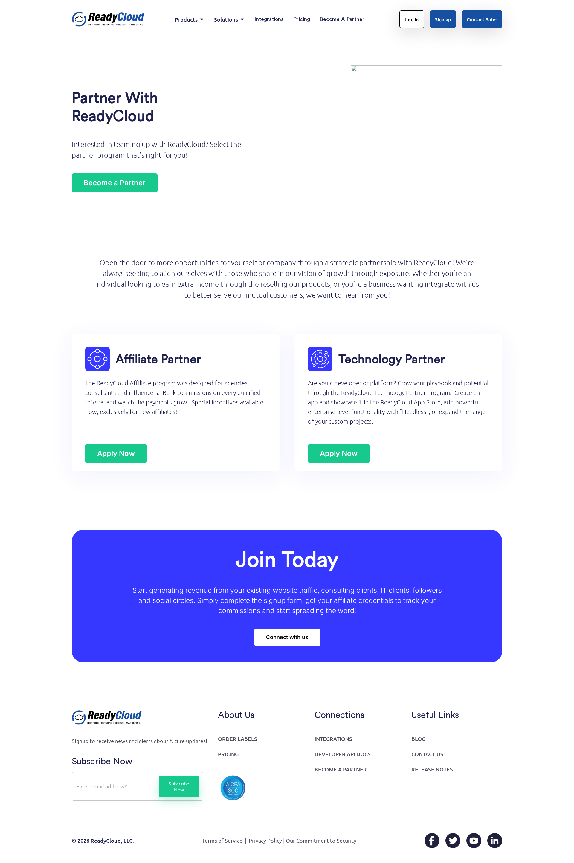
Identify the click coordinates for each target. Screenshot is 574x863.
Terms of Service (222, 840)
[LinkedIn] (494, 840)
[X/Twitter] (452, 840)
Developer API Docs (343, 753)
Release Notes (432, 769)
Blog (418, 738)
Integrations (333, 738)
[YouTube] (473, 840)
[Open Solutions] (242, 19)
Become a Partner (341, 769)
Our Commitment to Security (321, 840)
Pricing (228, 753)
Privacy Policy (265, 840)
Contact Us (427, 753)
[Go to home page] (108, 19)
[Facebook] (432, 840)
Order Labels (237, 738)
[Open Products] (201, 19)
